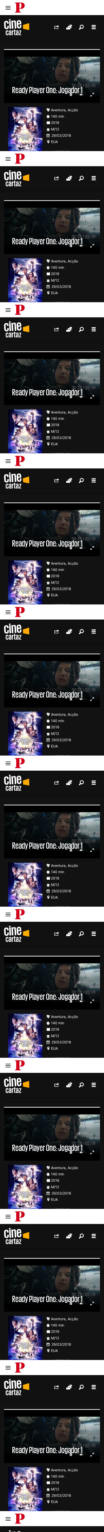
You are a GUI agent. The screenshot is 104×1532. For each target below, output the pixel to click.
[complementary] (52, 766)
